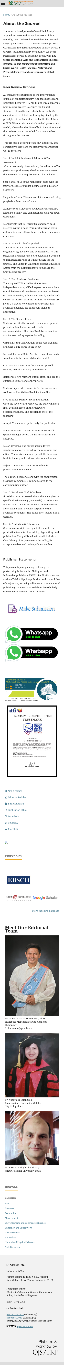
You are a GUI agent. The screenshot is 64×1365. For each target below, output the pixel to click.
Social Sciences (12, 1247)
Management (11, 1217)
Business (9, 1208)
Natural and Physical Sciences (19, 1242)
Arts (7, 1203)
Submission (14, 816)
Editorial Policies (17, 797)
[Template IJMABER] (6, 842)
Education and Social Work (18, 1227)
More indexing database (45, 910)
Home (6, 15)
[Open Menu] (3, 3)
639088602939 (14, 1317)
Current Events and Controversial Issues (25, 1222)
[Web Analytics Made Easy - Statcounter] (11, 1326)
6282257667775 (15, 1314)
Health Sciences (13, 1232)
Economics (10, 1213)
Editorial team (16, 803)
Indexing (13, 822)
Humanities (11, 1237)
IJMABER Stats (25, 1326)
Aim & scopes (15, 790)
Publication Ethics (17, 809)
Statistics (13, 829)
